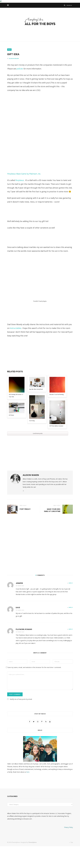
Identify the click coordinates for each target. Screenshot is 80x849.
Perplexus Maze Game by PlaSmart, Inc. (24, 173)
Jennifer (19, 583)
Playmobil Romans (24, 629)
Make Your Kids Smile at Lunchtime (52, 510)
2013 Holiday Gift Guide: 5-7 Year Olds (16, 395)
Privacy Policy (68, 827)
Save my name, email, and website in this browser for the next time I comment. (34, 667)
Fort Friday (32, 420)
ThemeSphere (32, 842)
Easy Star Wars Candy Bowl (36, 389)
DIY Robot (11, 415)
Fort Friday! (25, 509)
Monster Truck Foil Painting (56, 394)
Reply (71, 583)
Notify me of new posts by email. (21, 699)
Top (71, 842)
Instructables (15, 328)
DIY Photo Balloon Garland (56, 426)
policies (19, 68)
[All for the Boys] (40, 22)
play (9, 49)
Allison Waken (14, 58)
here (27, 772)
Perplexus (20, 180)
